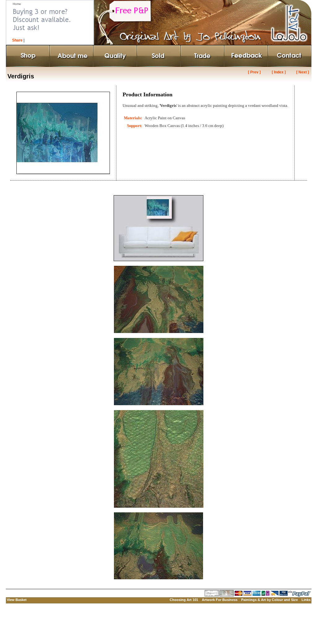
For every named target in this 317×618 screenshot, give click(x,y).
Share (17, 40)
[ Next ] (302, 72)
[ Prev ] (254, 72)
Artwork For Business (219, 600)
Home (17, 4)
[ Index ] (279, 72)
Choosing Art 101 (184, 600)
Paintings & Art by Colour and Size (269, 600)
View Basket (17, 600)
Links (306, 600)
